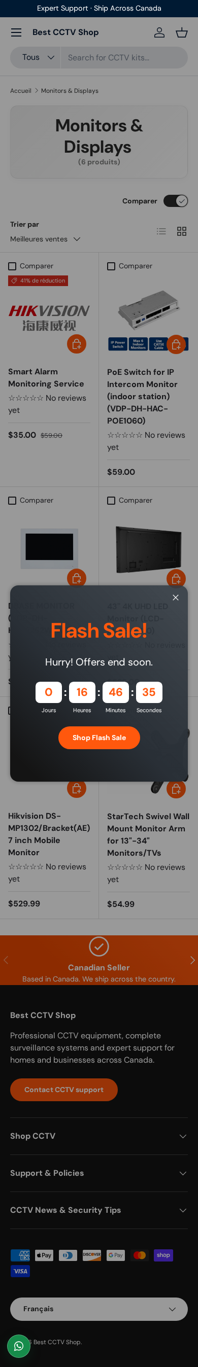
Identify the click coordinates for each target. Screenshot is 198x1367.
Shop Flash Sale (99, 737)
